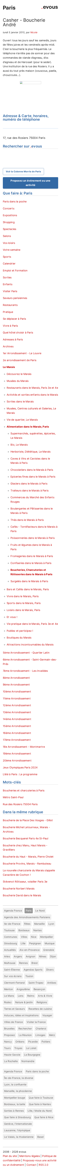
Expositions (10, 215)
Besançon (39, 989)
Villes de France (13, 1022)
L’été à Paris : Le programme (20, 774)
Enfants (7, 284)
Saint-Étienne (12, 969)
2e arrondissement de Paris (19, 360)
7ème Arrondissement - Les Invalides (25, 670)
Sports (7, 256)
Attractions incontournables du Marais (30, 644)
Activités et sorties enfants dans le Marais (32, 394)
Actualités (10, 949)
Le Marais (9, 367)
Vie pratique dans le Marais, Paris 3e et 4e (32, 623)
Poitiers (46, 1041)
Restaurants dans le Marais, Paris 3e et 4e (32, 387)
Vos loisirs (9, 242)
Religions (42, 1002)
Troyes (18, 1048)
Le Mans (9, 995)
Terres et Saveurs (14, 1008)
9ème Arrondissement (16, 684)
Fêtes (27, 923)
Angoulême (23, 989)
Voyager (47, 1015)
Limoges (40, 1035)
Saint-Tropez (36, 982)
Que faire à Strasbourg (17, 1117)
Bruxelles (9, 1028)
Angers (18, 956)
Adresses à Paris (13, 339)
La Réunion (25, 1035)
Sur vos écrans (13, 976)
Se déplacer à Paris (14, 318)
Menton (8, 989)
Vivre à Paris (10, 325)
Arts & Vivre (45, 995)
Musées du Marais (18, 380)
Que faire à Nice (43, 1117)
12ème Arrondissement (17, 705)
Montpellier (46, 936)
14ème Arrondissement (17, 719)
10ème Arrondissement (17, 691)
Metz (52, 1035)
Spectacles (9, 229)
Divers (50, 969)
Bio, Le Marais (19, 444)
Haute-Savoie (12, 1054)
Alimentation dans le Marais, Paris (28, 426)
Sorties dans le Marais (20, 401)
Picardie (33, 1041)
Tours (7, 1048)
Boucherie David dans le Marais (22, 895)
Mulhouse (9, 962)
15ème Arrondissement (17, 726)
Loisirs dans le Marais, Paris (23, 610)
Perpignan (35, 943)
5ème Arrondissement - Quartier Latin (26, 652)
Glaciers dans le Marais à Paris (28, 483)
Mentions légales (29, 1156)
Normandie (27, 1061)
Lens (21, 995)
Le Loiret (31, 1048)
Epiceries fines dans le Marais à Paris (32, 476)
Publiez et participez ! (20, 630)
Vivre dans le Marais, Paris (23, 596)
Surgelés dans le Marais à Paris (29, 581)
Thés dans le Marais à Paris (27, 519)
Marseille (39, 923)
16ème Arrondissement (17, 732)
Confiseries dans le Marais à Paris (30, 563)
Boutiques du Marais (19, 637)
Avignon (30, 956)
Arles (7, 956)
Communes (10, 936)
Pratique (8, 311)
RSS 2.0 (43, 1164)
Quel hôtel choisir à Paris (18, 332)
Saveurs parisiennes (15, 298)
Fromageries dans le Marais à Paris (31, 556)
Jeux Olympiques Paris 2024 (20, 767)
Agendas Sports (33, 969)
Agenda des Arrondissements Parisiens (27, 917)
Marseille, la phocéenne (18, 1090)
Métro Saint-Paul (13, 797)
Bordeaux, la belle (14, 1104)
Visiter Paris (10, 291)
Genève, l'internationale (18, 1123)
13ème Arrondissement (17, 712)
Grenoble (48, 949)
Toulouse (9, 930)
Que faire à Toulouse (41, 1097)
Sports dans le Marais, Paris (24, 603)
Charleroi (41, 1028)
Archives (8, 346)
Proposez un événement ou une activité (30, 183)
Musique (49, 943)
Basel (40, 1136)
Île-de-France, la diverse (18, 1077)
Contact (31, 1164)
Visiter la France (36, 1022)
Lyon (51, 923)
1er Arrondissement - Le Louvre (22, 353)
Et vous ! (12, 617)
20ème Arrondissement (17, 760)
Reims (30, 995)
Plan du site (10, 1156)
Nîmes (42, 956)
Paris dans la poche (15, 201)
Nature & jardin (24, 1002)
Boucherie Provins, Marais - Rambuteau (27, 863)
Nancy (8, 1041)
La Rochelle (11, 1061)
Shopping (8, 222)
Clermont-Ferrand (14, 982)
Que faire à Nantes (40, 1104)
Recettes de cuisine (40, 1008)
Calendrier (9, 263)
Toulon (29, 976)
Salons (7, 236)
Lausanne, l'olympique (17, 1130)
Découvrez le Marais (19, 373)
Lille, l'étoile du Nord (40, 1110)
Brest (34, 962)
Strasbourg (10, 943)
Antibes (51, 982)
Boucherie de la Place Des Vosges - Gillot (28, 820)
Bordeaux (24, 930)
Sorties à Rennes (14, 1110)
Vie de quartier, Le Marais (22, 419)
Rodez (7, 1002)
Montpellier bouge (14, 1097)
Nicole (33, 32)
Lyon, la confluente (15, 1084)
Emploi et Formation (15, 270)
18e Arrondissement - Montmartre (24, 746)
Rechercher (25, 1028)
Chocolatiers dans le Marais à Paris (31, 469)
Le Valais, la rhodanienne (19, 1136)
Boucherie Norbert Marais (18, 888)
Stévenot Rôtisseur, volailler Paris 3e (25, 881)
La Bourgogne (32, 1054)
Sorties (7, 277)
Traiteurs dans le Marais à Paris (29, 490)
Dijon (53, 956)
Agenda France (13, 910)
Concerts (8, 208)
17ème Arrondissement (17, 739)
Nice (33, 936)
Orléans (19, 1041)
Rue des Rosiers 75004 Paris (20, 804)
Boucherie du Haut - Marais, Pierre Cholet (28, 856)
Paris (9, 8)
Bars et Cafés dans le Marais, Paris (28, 589)
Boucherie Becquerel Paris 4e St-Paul (25, 838)
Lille (23, 943)
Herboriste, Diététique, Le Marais (30, 451)
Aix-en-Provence (30, 949)
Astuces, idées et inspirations (21, 1015)
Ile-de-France (12, 923)
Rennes (23, 962)
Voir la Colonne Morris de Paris (23, 171)
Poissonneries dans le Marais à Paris (32, 537)
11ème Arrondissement (17, 698)
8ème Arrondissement (16, 677)
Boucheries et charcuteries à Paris (23, 790)
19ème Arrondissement (17, 753)
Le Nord (40, 910)
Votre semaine (11, 249)
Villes (24, 936)
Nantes (37, 930)
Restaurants (10, 304)
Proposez (9, 1035)
